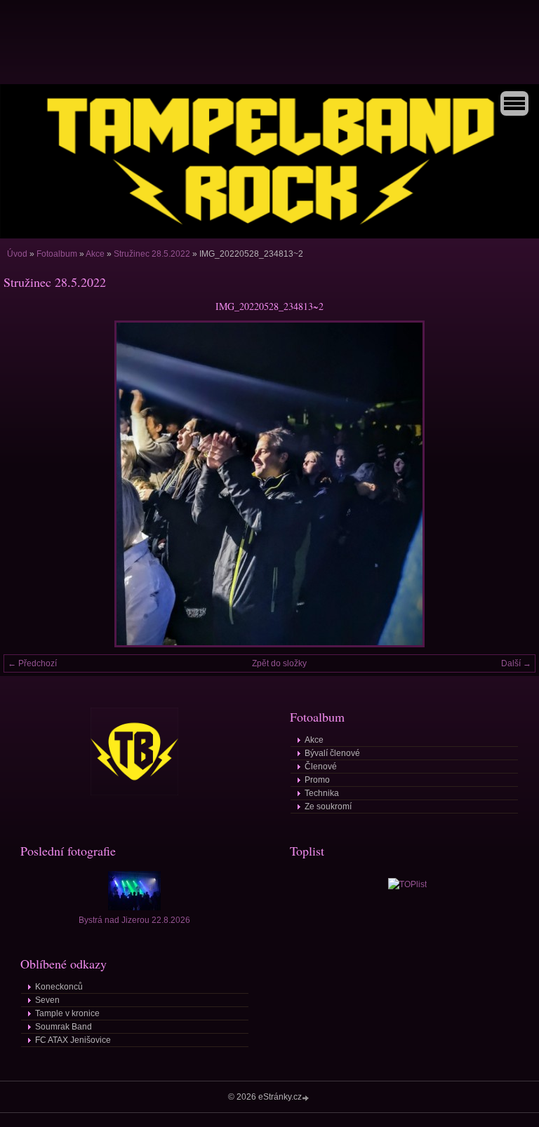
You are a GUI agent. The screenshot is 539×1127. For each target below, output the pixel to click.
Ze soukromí (328, 806)
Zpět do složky (279, 663)
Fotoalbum (56, 254)
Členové (321, 766)
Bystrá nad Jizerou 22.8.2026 (134, 920)
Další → (516, 663)
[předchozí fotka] (26, 483)
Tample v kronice (67, 1013)
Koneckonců (59, 987)
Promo (317, 780)
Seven (47, 1000)
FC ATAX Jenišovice (73, 1040)
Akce (95, 254)
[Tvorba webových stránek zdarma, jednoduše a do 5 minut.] (307, 1098)
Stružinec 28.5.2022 (152, 254)
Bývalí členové (332, 753)
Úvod (17, 254)
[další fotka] (512, 483)
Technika (322, 793)
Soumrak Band (63, 1027)
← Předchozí (32, 663)
